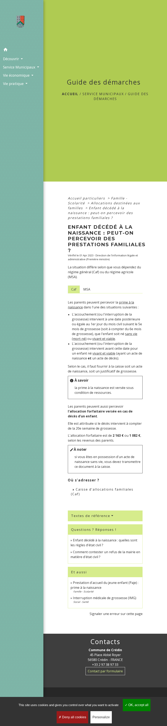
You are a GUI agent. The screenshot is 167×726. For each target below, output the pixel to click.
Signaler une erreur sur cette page (116, 614)
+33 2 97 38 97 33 (105, 664)
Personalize (101, 717)
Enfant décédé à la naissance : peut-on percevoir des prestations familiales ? (100, 213)
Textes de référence (90, 515)
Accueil (70, 94)
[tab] (74, 289)
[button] (21, 50)
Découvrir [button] (11, 58)
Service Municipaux (103, 94)
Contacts (105, 641)
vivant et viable (103, 338)
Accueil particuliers (87, 198)
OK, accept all (137, 705)
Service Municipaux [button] (19, 67)
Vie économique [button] (17, 75)
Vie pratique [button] (14, 83)
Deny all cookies (73, 717)
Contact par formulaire (105, 671)
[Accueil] (21, 22)
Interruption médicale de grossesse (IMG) (104, 598)
